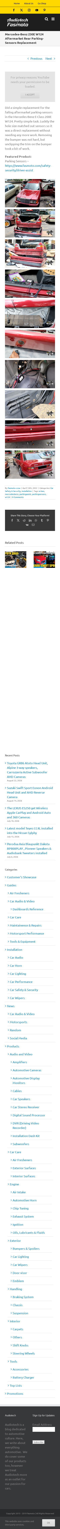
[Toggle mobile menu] (53, 19)
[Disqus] (30, 611)
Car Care (15, 917)
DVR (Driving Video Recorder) (26, 1125)
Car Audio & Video (22, 901)
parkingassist (25, 494)
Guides (11, 885)
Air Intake (19, 1192)
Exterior (15, 1240)
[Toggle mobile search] (46, 19)
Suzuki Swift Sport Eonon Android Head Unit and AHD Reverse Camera (30, 792)
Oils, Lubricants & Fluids (29, 1232)
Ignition (18, 1224)
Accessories (20, 1369)
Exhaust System (23, 1216)
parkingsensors (39, 494)
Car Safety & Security (24, 989)
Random (15, 1030)
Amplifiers (20, 1062)
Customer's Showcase (21, 877)
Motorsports (18, 1022)
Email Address (42, 1424)
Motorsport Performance (27, 933)
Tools (13, 1361)
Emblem (18, 1281)
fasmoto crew (14, 488)
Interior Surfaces (24, 1176)
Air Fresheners (19, 893)
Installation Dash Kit (26, 1136)
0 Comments (18, 497)
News (10, 1006)
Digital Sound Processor (29, 1115)
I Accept (30, 94)
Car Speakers (21, 1099)
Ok (48, 1522)
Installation (27, 491)
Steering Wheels (24, 1353)
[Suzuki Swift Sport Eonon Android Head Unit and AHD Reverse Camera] (44, 553)
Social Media (18, 1038)
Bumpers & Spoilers (26, 1248)
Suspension (20, 1313)
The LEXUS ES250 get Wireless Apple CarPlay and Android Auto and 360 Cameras (29, 812)
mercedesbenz (11, 494)
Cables (17, 1091)
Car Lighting (18, 973)
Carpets (18, 1329)
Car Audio (16, 957)
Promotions (15, 1393)
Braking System (23, 1297)
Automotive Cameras (27, 1070)
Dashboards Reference (28, 909)
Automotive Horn (24, 1200)
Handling (16, 1289)
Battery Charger (23, 1377)
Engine (14, 1184)
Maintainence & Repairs (26, 925)
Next (49, 58)
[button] (7, 559)
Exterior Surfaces (24, 1168)
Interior (15, 1321)
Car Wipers (17, 998)
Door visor (20, 1272)
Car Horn (16, 965)
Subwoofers (21, 1144)
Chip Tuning (20, 1208)
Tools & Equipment (23, 941)
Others (17, 1337)
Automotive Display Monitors (26, 1080)
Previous (36, 58)
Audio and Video (21, 1054)
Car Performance (21, 981)
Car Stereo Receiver (26, 1107)
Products (13, 1046)
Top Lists (16, 1385)
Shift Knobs (20, 1345)
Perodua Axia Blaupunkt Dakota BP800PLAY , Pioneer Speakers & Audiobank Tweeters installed (29, 848)
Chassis (17, 1305)
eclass (41, 491)
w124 (7, 497)
